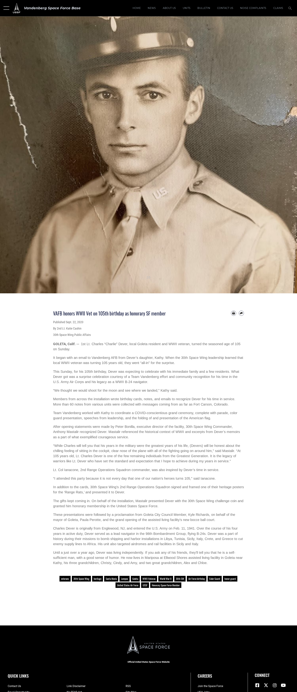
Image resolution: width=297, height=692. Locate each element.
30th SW (180, 578)
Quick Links (18, 676)
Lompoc (124, 578)
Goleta (135, 578)
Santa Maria (111, 578)
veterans (65, 578)
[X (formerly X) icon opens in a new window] (266, 685)
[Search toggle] (290, 8)
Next (282, 154)
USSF (145, 585)
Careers (205, 676)
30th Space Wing (81, 578)
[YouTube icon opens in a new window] (283, 685)
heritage (97, 578)
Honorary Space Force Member (166, 585)
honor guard (230, 578)
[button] (5, 8)
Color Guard (214, 578)
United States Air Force (127, 585)
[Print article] (233, 313)
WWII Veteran (149, 578)
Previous (15, 154)
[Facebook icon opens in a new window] (257, 685)
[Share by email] (241, 313)
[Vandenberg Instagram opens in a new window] (274, 685)
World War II (166, 578)
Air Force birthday (196, 578)
